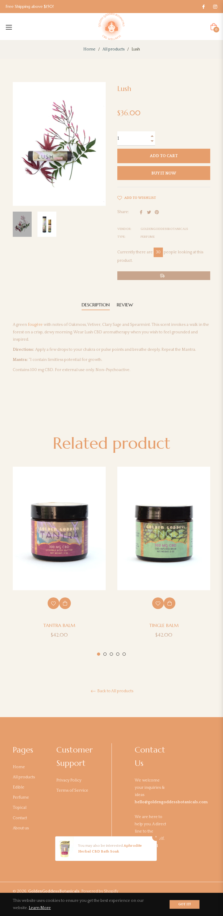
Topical (19, 807)
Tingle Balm (164, 625)
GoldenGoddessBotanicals (54, 891)
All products (113, 49)
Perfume (21, 797)
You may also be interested (101, 846)
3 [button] (111, 654)
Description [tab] (96, 305)
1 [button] (98, 654)
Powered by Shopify (99, 891)
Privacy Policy (68, 780)
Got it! (184, 904)
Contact (20, 818)
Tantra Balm (59, 625)
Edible (18, 787)
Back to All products (114, 691)
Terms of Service (72, 790)
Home (89, 49)
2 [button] (105, 654)
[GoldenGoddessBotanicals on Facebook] (203, 6)
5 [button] (124, 654)
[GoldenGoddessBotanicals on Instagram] (215, 6)
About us (21, 828)
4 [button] (117, 654)
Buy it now (163, 173)
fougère (35, 324)
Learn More (40, 908)
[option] (59, 562)
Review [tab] (125, 305)
